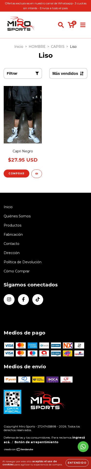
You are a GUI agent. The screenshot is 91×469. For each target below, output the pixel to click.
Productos (12, 225)
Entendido (77, 462)
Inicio (18, 46)
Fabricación (13, 234)
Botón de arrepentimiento (36, 442)
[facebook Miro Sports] (23, 299)
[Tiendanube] (19, 450)
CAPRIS (58, 46)
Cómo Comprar (17, 271)
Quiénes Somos (17, 216)
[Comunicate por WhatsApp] (83, 446)
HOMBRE (37, 46)
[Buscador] (61, 24)
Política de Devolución (22, 262)
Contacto (11, 244)
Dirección (12, 253)
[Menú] (82, 24)
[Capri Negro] (36, 174)
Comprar (16, 173)
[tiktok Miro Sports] (37, 299)
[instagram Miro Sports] (9, 299)
